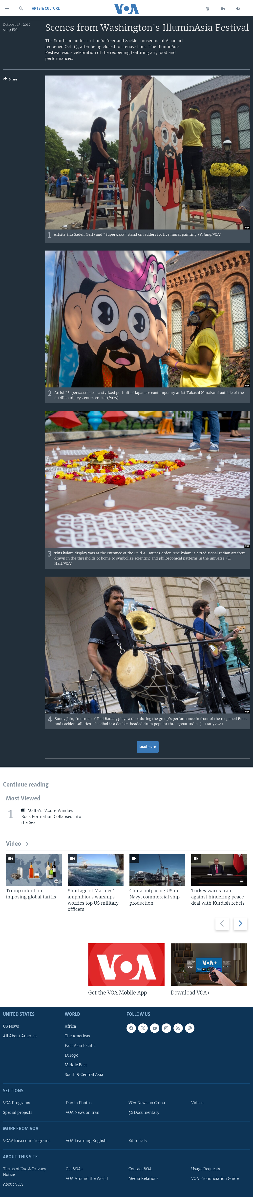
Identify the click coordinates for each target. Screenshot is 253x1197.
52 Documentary (143, 1112)
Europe (71, 1055)
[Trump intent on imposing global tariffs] (34, 870)
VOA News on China (146, 1102)
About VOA (13, 1184)
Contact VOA (140, 1169)
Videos (197, 1102)
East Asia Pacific (80, 1045)
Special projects (17, 1112)
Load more (147, 747)
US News (11, 1026)
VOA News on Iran (82, 1112)
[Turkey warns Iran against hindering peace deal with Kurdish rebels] (219, 870)
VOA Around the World (87, 1178)
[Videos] (222, 8)
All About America (20, 1036)
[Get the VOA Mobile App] (126, 964)
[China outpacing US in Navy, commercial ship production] (157, 870)
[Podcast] (189, 1028)
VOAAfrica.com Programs (26, 1140)
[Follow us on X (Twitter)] (143, 1028)
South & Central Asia (84, 1074)
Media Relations (143, 1178)
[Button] (10, 80)
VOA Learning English (86, 1140)
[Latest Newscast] (237, 8)
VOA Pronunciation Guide (215, 1178)
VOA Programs (16, 1102)
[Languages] (207, 8)
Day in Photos (79, 1102)
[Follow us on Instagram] (166, 1028)
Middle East (76, 1065)
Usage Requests (205, 1169)
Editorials (137, 1140)
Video (13, 844)
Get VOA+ (74, 1169)
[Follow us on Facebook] (131, 1028)
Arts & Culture (46, 9)
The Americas (77, 1036)
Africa (70, 1026)
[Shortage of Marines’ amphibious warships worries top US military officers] (96, 870)
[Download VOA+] (209, 964)
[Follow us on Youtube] (154, 1028)
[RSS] (178, 1028)
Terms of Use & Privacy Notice (24, 1172)
